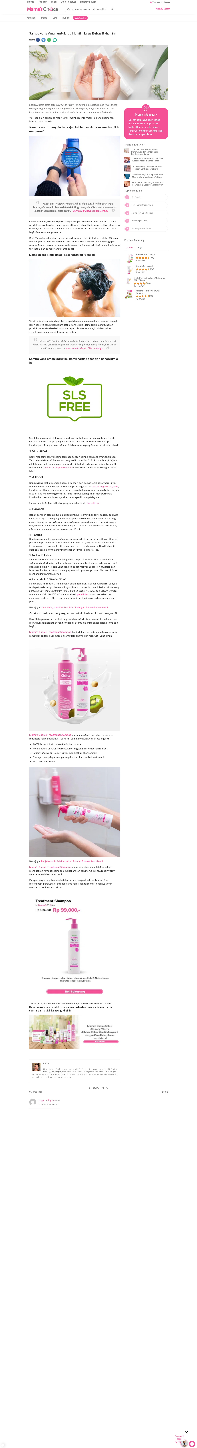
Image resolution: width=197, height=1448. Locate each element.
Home (30, 1)
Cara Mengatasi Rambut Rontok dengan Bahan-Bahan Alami (74, 607)
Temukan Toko (161, 2)
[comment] (55, 40)
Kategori (31, 17)
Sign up (51, 1100)
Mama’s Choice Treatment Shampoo (50, 631)
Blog (54, 1)
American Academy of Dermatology (84, 348)
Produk (42, 1)
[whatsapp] (49, 40)
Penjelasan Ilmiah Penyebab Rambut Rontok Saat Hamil (72, 861)
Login (165, 1091)
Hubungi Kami (88, 1)
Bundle (65, 17)
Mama (44, 17)
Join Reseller (68, 1)
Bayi (55, 17)
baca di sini (93, 503)
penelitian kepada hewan (57, 467)
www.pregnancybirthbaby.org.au (90, 210)
